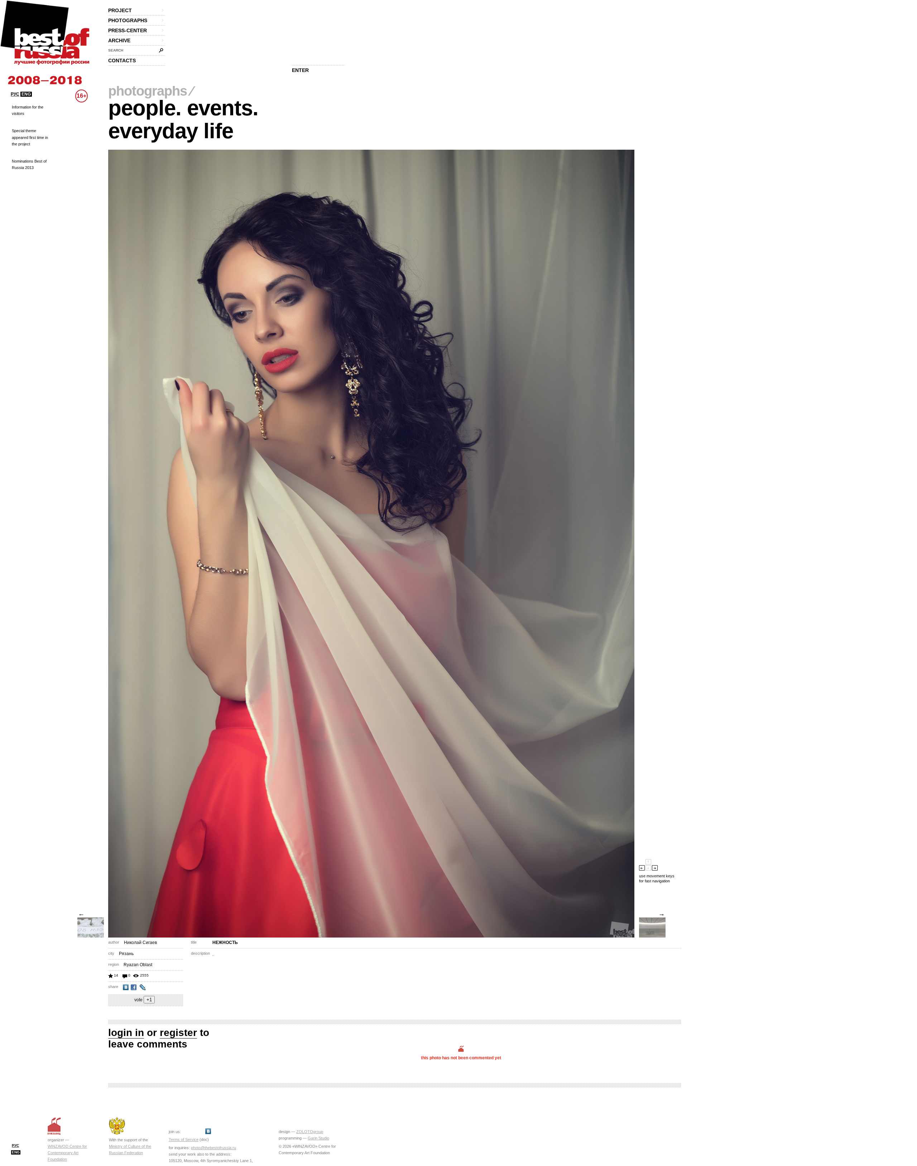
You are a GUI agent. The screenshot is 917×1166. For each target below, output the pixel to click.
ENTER (300, 70)
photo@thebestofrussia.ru (213, 1148)
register (178, 1032)
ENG (26, 94)
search (115, 50)
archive (119, 40)
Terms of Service (183, 1139)
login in (126, 1032)
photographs (127, 20)
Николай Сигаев (140, 942)
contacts (122, 60)
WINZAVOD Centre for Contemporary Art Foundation (67, 1152)
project (120, 10)
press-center (127, 30)
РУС (15, 94)
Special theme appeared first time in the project (30, 137)
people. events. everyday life (183, 119)
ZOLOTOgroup (309, 1131)
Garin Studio (318, 1138)
